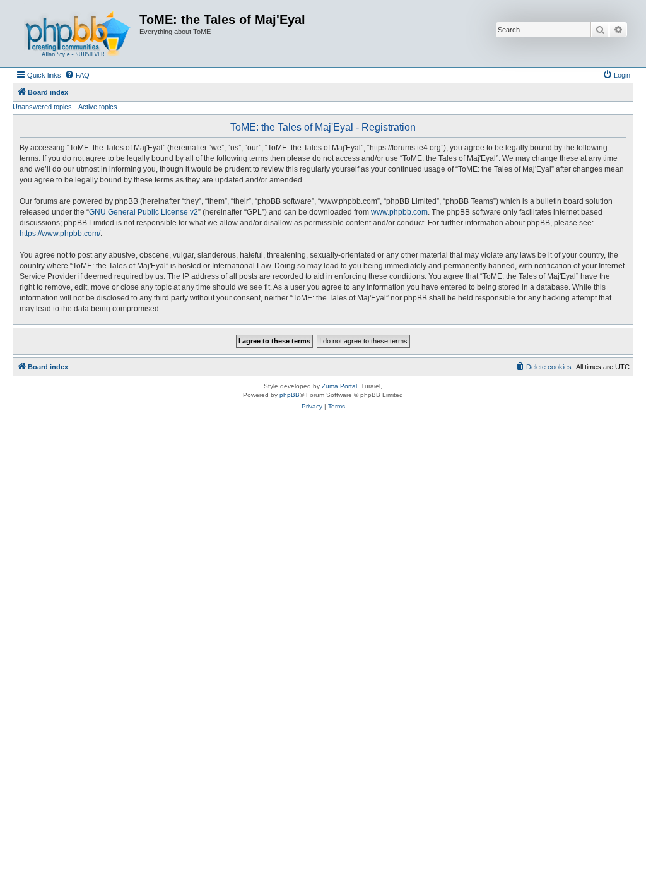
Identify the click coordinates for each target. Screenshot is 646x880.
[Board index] (77, 33)
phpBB (289, 394)
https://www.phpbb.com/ (60, 233)
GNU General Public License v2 (143, 212)
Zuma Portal (339, 386)
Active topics (97, 106)
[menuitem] (77, 75)
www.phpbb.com (399, 212)
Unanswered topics (42, 106)
